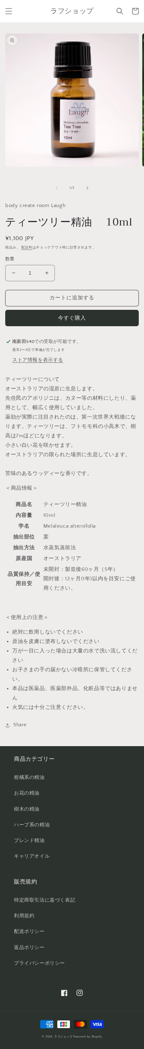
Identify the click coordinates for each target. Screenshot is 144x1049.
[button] (8, 11)
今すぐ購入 (72, 318)
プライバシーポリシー (39, 963)
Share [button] (20, 725)
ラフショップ (63, 1036)
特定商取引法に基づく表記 (44, 900)
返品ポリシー (29, 947)
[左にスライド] (56, 188)
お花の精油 (26, 793)
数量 (10, 258)
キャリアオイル (32, 856)
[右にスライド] (87, 188)
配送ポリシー (29, 931)
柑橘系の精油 (29, 777)
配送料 (27, 248)
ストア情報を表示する (37, 360)
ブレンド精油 (29, 840)
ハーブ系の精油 (32, 825)
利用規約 (24, 916)
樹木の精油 (26, 809)
